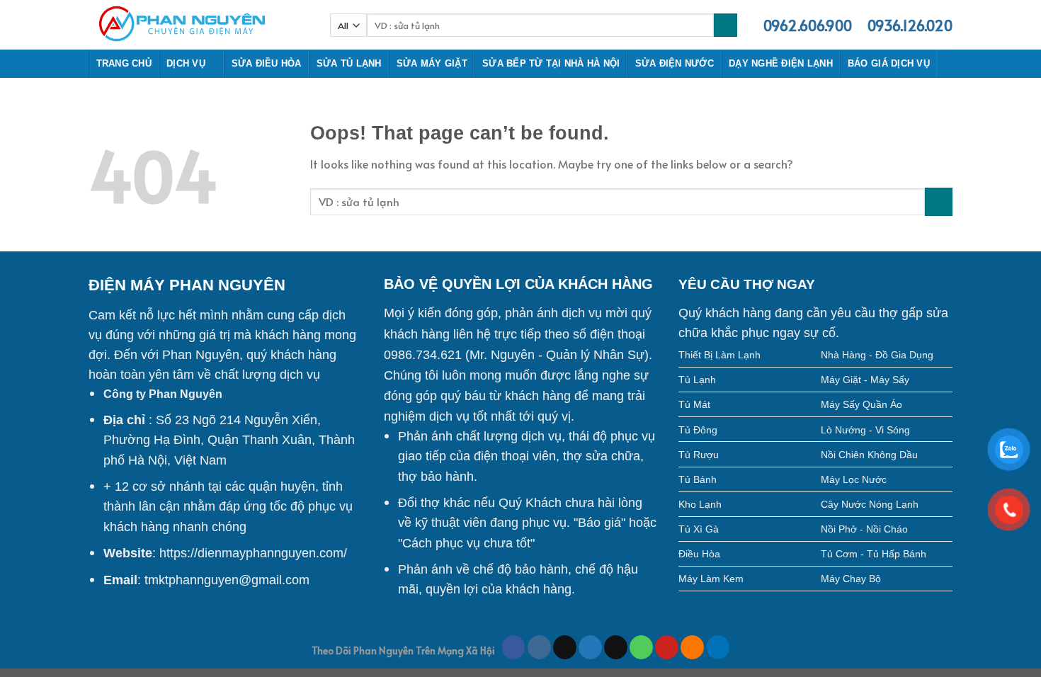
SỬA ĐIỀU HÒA (267, 63)
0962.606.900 (807, 25)
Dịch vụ (185, 63)
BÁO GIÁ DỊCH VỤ (889, 63)
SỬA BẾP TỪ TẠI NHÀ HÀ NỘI (551, 63)
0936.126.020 (910, 25)
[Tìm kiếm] (725, 25)
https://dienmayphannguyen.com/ (253, 553)
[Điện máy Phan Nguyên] (199, 25)
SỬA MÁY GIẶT (432, 63)
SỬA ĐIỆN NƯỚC (674, 63)
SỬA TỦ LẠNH (349, 63)
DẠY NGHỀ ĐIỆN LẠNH (781, 63)
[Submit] (938, 201)
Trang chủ (124, 63)
